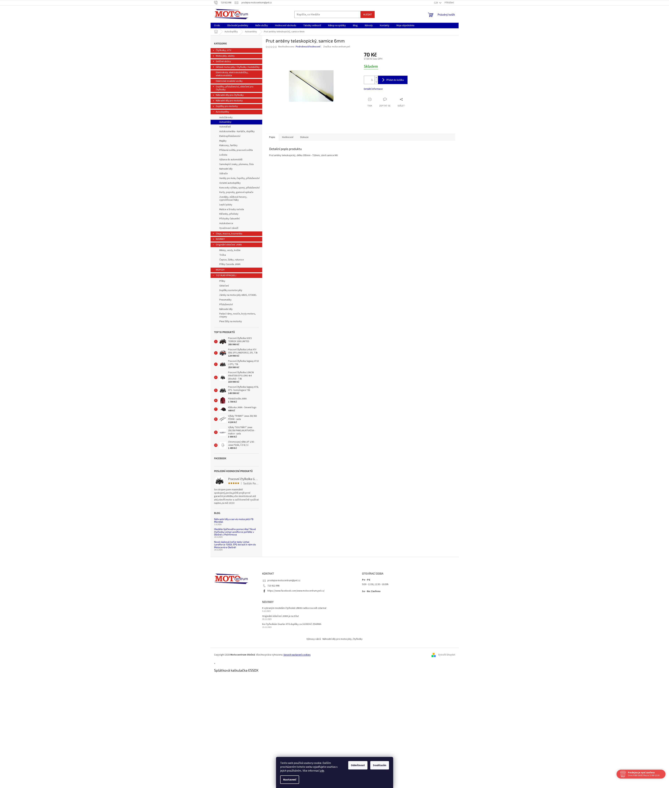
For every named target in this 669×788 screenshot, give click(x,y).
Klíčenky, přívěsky (228, 214)
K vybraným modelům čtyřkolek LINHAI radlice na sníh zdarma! (294, 608)
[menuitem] (217, 25)
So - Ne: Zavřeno (371, 591)
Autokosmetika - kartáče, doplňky (237, 131)
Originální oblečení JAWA (229, 244)
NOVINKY (220, 239)
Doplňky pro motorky (227, 106)
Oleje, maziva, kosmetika (229, 233)
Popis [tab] (272, 137)
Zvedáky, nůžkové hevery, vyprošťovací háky (233, 198)
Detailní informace (373, 89)
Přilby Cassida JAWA (229, 264)
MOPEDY (220, 270)
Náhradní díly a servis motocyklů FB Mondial (233, 520)
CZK (436, 2)
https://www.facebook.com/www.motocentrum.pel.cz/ (296, 591)
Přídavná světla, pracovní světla (236, 150)
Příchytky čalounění (229, 218)
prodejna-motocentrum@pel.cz (283, 580)
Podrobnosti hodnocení (308, 46)
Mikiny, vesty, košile (229, 250)
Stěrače (223, 173)
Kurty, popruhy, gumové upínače (236, 192)
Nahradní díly (226, 169)
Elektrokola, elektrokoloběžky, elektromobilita (232, 74)
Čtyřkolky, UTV (223, 50)
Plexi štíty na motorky (230, 321)
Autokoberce (226, 223)
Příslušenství (226, 304)
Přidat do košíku (395, 79)
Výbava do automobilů (230, 159)
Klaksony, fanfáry (228, 145)
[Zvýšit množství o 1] (376, 78)
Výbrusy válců (313, 639)
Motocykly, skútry (225, 56)
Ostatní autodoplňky (230, 183)
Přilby (222, 281)
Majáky (222, 141)
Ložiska (223, 155)
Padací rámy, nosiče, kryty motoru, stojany (237, 315)
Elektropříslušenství (229, 136)
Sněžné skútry (223, 61)
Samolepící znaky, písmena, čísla (236, 164)
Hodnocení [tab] (287, 137)
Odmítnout (358, 765)
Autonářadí (225, 126)
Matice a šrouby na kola (231, 209)
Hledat (367, 14)
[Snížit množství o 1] (376, 82)
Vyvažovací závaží (228, 228)
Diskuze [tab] (304, 137)
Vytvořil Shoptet (446, 655)
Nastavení (289, 780)
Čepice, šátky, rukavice (231, 260)
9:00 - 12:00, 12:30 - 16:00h (375, 584)
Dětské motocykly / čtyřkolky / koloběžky (238, 67)
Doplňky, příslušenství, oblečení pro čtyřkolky (234, 88)
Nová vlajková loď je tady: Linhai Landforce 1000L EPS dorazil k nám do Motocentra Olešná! (235, 544)
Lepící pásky (225, 204)
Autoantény (225, 122)
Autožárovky (226, 117)
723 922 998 (273, 586)
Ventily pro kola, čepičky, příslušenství (239, 178)
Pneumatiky (225, 300)
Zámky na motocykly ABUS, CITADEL (238, 295)
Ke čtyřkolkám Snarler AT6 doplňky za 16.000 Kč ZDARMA (291, 624)
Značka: (336, 46)
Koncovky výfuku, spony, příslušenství (239, 187)
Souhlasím (379, 765)
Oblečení (224, 286)
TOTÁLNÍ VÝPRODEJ (226, 275)
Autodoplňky (222, 112)
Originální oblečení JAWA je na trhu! (280, 616)
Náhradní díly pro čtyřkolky (230, 95)
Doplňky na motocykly (230, 290)
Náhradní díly (226, 309)
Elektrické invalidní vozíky (229, 81)
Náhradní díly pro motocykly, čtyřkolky (343, 639)
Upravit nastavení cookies (297, 655)
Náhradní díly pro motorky (229, 100)
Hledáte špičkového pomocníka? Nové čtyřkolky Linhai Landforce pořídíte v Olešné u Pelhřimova (235, 532)
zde (322, 771)
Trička (222, 255)
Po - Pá (366, 580)
